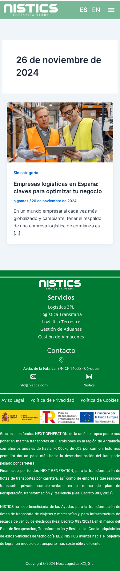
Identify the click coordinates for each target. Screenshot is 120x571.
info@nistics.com (33, 385)
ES (83, 10)
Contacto (61, 350)
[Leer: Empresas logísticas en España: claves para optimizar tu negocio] (60, 132)
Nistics (89, 385)
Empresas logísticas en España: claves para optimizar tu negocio (58, 187)
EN (96, 10)
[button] (111, 10)
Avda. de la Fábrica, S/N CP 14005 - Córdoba (61, 368)
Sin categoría (26, 172)
